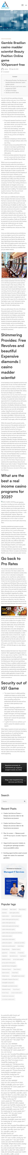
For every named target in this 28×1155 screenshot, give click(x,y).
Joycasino (4, 956)
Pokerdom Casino (6, 969)
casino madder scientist (11, 287)
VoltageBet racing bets (8, 982)
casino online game (16, 916)
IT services (20, 952)
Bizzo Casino (22, 909)
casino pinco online (7, 936)
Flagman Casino (16, 949)
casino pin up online (19, 942)
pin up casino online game (8, 962)
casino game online (14, 912)
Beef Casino (13, 909)
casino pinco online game (8, 939)
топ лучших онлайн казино (8, 999)
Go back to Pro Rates (11, 90)
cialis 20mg (20, 946)
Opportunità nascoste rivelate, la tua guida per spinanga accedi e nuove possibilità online (14, 845)
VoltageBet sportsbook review (9, 986)
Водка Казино (16, 989)
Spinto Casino (5, 972)
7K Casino (4, 909)
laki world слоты (13, 956)
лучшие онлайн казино (16, 992)
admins (6, 69)
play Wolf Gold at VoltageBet (9, 966)
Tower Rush (15, 972)
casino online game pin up (8, 922)
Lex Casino (23, 956)
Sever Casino (17, 969)
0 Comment (6, 71)
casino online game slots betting (10, 926)
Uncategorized (6, 38)
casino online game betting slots (10, 919)
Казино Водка (5, 992)
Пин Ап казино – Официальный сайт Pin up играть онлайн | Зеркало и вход (15, 835)
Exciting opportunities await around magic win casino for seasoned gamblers (15, 855)
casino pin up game (7, 942)
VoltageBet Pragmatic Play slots (10, 979)
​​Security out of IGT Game (12, 92)
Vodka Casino (5, 976)
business (4, 912)
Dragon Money (5, 949)
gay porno (4, 952)
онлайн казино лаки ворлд (8, 996)
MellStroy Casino (6, 959)
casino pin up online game (8, 946)
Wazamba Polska (6, 989)
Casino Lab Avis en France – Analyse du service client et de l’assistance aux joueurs (13, 815)
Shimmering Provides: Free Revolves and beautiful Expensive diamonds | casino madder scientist (16, 82)
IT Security (12, 952)
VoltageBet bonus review (18, 976)
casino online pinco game (8, 929)
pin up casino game (18, 959)
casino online (5, 916)
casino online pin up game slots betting (12, 932)
